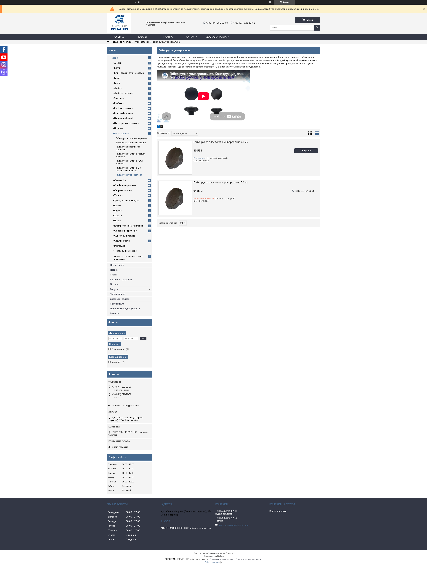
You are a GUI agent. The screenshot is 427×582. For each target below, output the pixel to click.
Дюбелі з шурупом (123, 93)
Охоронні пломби (123, 190)
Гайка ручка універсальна (129, 175)
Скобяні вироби (122, 241)
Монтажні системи (123, 113)
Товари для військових (125, 251)
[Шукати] (317, 28)
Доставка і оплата (217, 37)
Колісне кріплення (123, 108)
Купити (307, 151)
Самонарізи (120, 180)
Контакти (191, 37)
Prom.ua (229, 553)
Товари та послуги (121, 41)
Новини (114, 269)
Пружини (118, 128)
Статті (113, 274)
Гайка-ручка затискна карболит (131, 138)
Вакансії (114, 313)
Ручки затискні (141, 41)
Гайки (117, 83)
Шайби (117, 205)
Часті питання (117, 294)
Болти (117, 68)
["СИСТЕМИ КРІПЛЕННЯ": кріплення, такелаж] (119, 32)
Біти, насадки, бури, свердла (129, 73)
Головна (118, 37)
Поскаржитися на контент (222, 559)
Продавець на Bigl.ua (213, 556)
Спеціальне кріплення (125, 185)
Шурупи (118, 210)
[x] (161, 126)
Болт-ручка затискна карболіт (131, 142)
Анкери (117, 63)
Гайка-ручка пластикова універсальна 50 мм (220, 182)
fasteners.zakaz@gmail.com (125, 405)
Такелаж (118, 195)
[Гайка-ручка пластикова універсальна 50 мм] (175, 198)
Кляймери (119, 103)
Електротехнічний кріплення (128, 226)
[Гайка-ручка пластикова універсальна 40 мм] (175, 158)
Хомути (118, 215)
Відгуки (114, 289)
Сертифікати (117, 303)
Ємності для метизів (124, 236)
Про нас (168, 37)
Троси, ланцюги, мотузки (126, 200)
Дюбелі (118, 88)
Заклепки (119, 98)
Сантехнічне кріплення (125, 231)
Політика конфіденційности (125, 308)
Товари (142, 37)
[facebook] (158, 126)
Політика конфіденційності (249, 559)
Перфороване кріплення (126, 123)
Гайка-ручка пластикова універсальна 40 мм (220, 142)
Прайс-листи (117, 265)
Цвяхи (117, 220)
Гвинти (117, 78)
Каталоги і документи (121, 279)
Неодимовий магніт (124, 118)
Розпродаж (119, 246)
